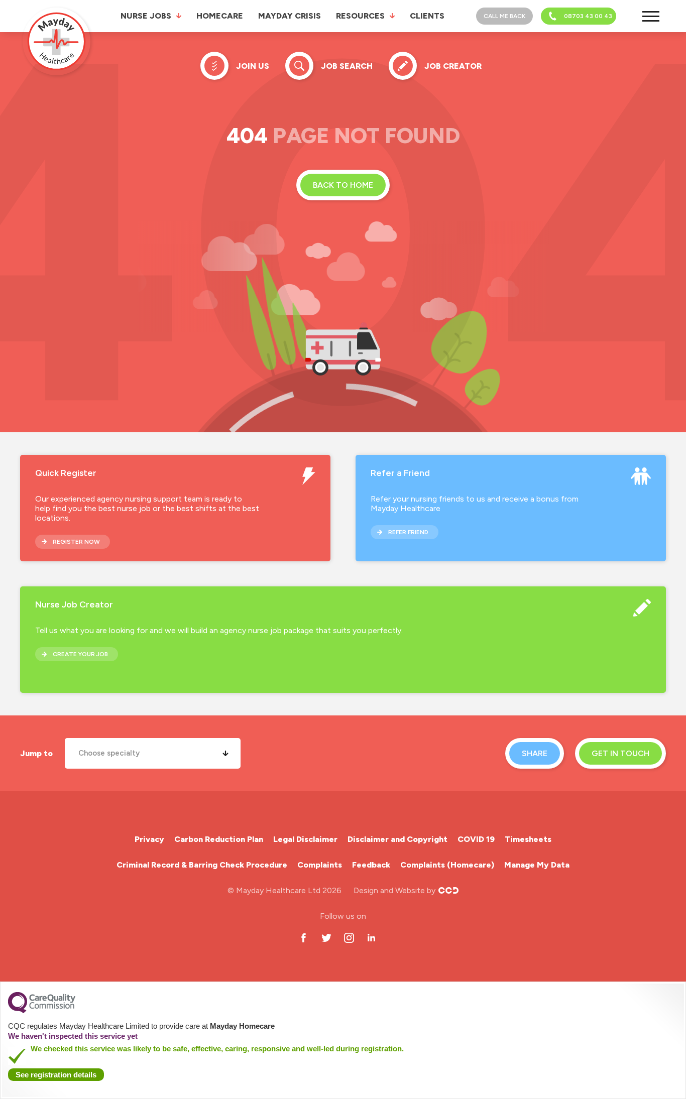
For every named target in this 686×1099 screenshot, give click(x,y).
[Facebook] (303, 937)
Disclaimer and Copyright (397, 839)
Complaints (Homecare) (447, 865)
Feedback (371, 865)
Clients (427, 16)
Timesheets (528, 839)
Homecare (219, 16)
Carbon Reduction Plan (218, 839)
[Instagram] (349, 937)
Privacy (149, 839)
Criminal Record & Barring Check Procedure (202, 865)
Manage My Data (536, 865)
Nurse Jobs (146, 16)
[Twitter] (326, 937)
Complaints (319, 865)
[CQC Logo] (41, 1011)
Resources (360, 16)
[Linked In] (371, 937)
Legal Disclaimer (305, 839)
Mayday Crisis (289, 16)
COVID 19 (476, 839)
